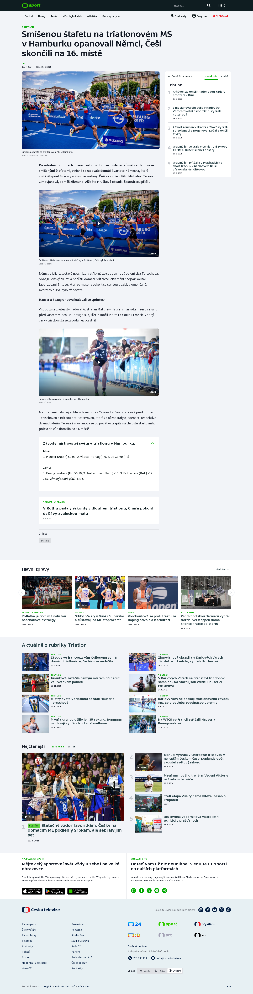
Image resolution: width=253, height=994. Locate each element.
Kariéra (75, 951)
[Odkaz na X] (149, 890)
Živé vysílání (29, 929)
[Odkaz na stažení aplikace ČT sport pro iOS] (32, 891)
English (47, 986)
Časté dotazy (79, 962)
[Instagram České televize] (201, 910)
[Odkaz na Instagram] (133, 890)
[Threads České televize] (228, 910)
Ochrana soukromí (65, 986)
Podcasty (27, 946)
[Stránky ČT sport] (168, 925)
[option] (145, 970)
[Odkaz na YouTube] (157, 890)
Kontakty (77, 968)
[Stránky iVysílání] (204, 925)
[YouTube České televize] (214, 910)
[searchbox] (189, 5)
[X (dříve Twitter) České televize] (221, 910)
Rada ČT (76, 946)
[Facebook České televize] (207, 910)
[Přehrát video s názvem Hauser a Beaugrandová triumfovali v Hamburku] (99, 362)
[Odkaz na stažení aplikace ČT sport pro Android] (55, 891)
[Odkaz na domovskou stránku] (36, 5)
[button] (99, 223)
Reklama (76, 929)
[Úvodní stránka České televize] (41, 910)
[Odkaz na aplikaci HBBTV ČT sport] (77, 891)
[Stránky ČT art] (165, 936)
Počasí (26, 951)
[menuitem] (28, 16)
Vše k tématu (223, 569)
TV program (29, 924)
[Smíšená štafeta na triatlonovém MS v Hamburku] (91, 110)
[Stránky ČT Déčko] (134, 936)
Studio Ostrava (80, 940)
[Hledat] (209, 5)
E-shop (26, 957)
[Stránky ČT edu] (200, 936)
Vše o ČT (27, 968)
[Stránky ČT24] (134, 925)
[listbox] (160, 971)
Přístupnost (84, 986)
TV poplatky (29, 935)
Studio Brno (78, 935)
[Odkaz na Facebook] (141, 890)
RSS (229, 986)
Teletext (27, 940)
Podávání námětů (81, 957)
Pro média (77, 924)
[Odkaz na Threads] (164, 890)
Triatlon (28, 27)
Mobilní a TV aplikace (34, 962)
